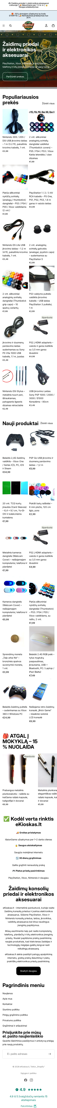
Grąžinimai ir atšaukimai (15, 1025)
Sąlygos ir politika (28, 1073)
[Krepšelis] (53, 25)
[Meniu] (3, 25)
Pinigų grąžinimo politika (15, 1014)
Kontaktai (7, 1004)
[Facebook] (26, 1080)
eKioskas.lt (24, 1066)
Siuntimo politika (11, 1009)
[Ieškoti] (10, 25)
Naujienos (8, 993)
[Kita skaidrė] (51, 779)
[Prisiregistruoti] (49, 1054)
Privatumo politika (12, 1020)
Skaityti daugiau (28, 971)
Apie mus (7, 998)
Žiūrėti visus (48, 103)
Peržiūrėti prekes (15, 76)
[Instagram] (31, 1080)
